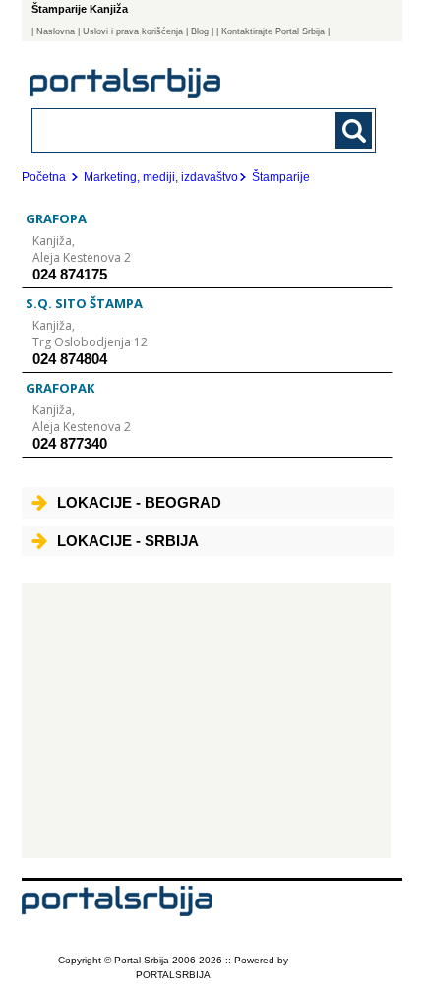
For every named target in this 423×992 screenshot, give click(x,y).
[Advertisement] (206, 720)
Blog (200, 31)
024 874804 (69, 358)
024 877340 (69, 443)
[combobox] (171, 129)
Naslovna (55, 31)
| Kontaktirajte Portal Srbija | (273, 31)
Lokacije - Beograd (139, 502)
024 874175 (69, 274)
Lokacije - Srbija (128, 540)
